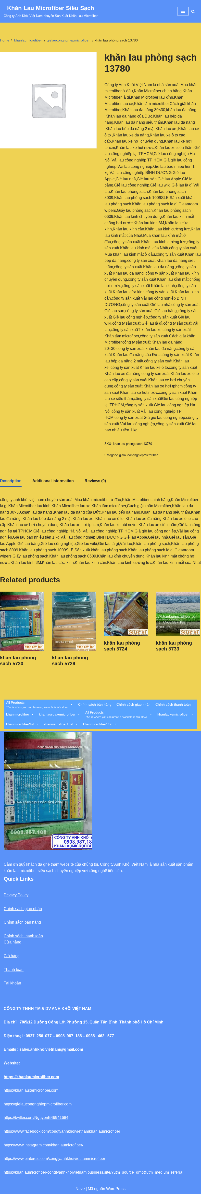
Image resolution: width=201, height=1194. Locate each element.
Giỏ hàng (12, 956)
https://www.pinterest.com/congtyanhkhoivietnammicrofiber (54, 1158)
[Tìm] (193, 11)
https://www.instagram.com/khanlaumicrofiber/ (43, 1145)
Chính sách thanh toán (173, 704)
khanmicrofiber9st (20, 724)
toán (20, 970)
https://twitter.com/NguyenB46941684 (36, 1117)
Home (4, 40)
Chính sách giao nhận (133, 704)
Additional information (53, 481)
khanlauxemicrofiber (173, 714)
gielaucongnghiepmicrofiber (68, 40)
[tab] (11, 481)
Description (11, 481)
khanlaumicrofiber (28, 40)
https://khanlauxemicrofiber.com (31, 1090)
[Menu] (183, 11)
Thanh (9, 970)
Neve (80, 1189)
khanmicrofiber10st (58, 724)
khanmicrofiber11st (98, 724)
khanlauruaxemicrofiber (57, 714)
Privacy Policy (16, 895)
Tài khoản (12, 983)
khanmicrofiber (17, 714)
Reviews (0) (95, 481)
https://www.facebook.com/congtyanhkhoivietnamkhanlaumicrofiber (62, 1131)
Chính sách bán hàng (95, 704)
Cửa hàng (12, 942)
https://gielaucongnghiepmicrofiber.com (38, 1104)
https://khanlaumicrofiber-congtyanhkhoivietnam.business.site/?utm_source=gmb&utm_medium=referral (93, 1172)
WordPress (116, 1189)
